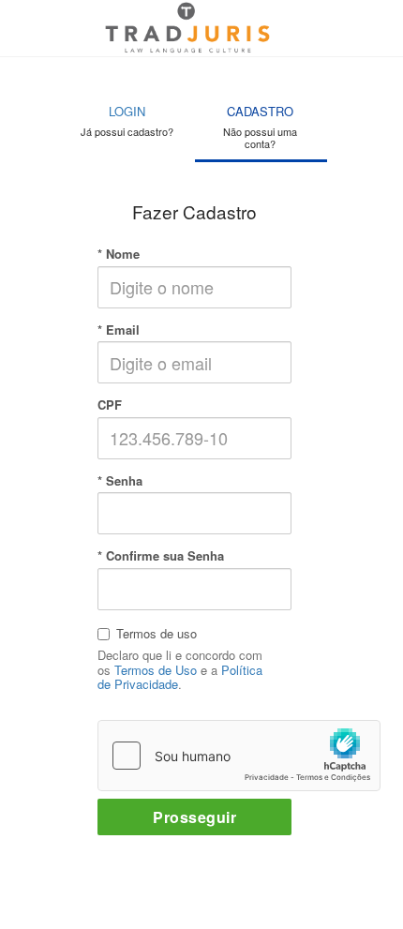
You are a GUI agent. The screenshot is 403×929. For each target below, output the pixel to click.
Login (127, 120)
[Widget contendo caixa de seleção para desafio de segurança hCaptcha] (239, 755)
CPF (109, 404)
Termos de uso (156, 633)
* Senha (119, 480)
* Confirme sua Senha (160, 555)
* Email (118, 329)
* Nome (118, 254)
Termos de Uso (155, 670)
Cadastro (260, 126)
